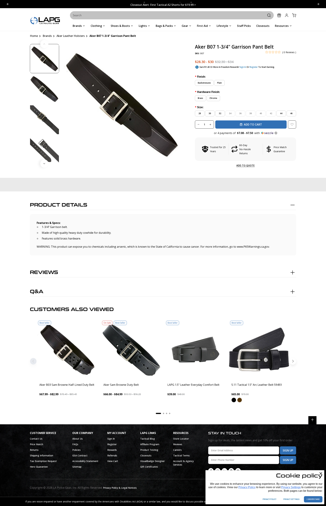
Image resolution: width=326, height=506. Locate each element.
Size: (199, 107)
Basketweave (204, 82)
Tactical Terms (181, 455)
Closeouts (145, 455)
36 (240, 113)
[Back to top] (312, 420)
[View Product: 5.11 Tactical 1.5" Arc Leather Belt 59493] (259, 349)
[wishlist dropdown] (292, 124)
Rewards (112, 449)
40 (261, 113)
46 (291, 113)
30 (210, 113)
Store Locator (181, 438)
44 (281, 113)
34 (230, 113)
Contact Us (36, 438)
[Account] (287, 15)
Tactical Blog (147, 438)
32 (220, 113)
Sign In (243, 67)
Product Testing (149, 449)
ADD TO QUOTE (245, 165)
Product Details (58, 205)
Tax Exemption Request (43, 461)
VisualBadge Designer (152, 461)
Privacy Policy (247, 487)
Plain (219, 82)
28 (199, 113)
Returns (34, 449)
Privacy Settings (291, 487)
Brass (200, 98)
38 (250, 113)
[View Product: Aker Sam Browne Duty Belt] (131, 349)
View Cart (112, 461)
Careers (177, 449)
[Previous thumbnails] (44, 44)
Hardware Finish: (207, 92)
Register (254, 67)
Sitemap (77, 466)
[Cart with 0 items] (294, 15)
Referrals (112, 455)
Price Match (36, 444)
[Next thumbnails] (44, 163)
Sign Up (288, 450)
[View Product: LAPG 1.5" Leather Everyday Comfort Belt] (195, 349)
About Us (77, 438)
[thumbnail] (44, 58)
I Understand (313, 499)
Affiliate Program (149, 444)
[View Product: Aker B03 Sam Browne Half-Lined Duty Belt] (67, 349)
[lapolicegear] (45, 21)
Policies (76, 449)
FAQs (75, 444)
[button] (245, 133)
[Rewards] (279, 15)
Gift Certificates (149, 466)
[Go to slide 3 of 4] (8, 4)
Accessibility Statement (85, 461)
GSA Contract (79, 455)
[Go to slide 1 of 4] (318, 4)
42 (271, 113)
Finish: (200, 76)
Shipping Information (41, 455)
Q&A (36, 292)
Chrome (213, 98)
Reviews (44, 272)
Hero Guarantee (39, 466)
